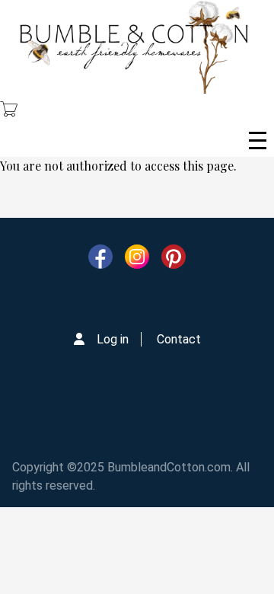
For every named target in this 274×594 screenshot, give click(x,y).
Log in (113, 339)
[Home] (134, 47)
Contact (179, 339)
